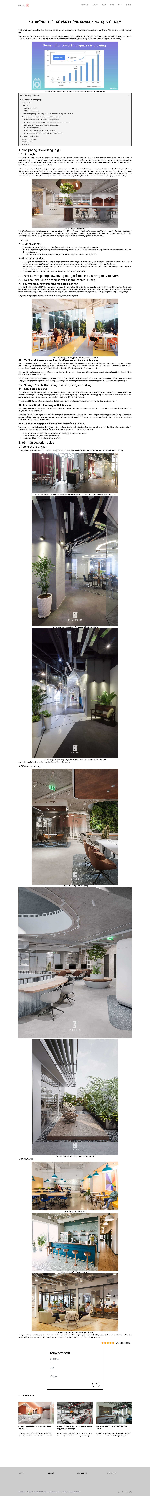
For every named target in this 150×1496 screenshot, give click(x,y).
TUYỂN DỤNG (111, 1473)
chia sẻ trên (110, 366)
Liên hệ (129, 5)
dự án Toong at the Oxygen (46, 762)
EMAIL (21, 1473)
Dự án (104, 5)
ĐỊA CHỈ (51, 1473)
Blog (112, 5)
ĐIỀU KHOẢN (82, 1473)
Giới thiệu (85, 5)
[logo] (28, 5)
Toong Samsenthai (63, 762)
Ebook (120, 5)
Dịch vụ (95, 5)
